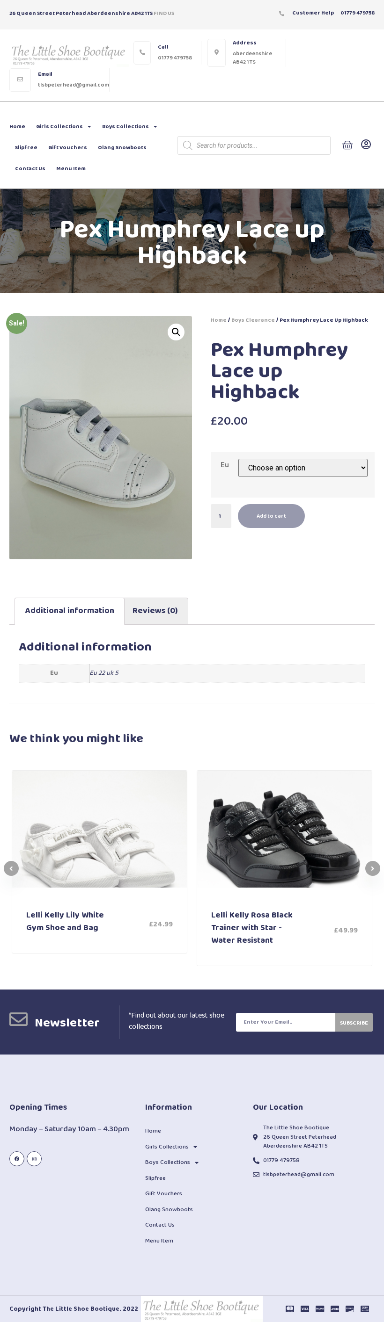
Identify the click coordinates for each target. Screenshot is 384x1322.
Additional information (69, 610)
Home (17, 126)
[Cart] (347, 145)
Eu (225, 465)
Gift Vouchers (67, 147)
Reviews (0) (155, 610)
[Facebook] (16, 1158)
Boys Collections (125, 126)
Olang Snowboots (122, 147)
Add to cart (271, 516)
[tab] (70, 611)
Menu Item (71, 168)
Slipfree (26, 147)
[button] (372, 868)
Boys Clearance (253, 320)
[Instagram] (34, 1158)
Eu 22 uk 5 (103, 673)
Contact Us (30, 168)
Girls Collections (59, 126)
